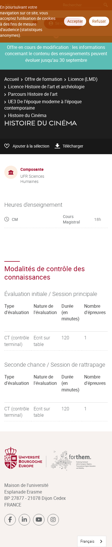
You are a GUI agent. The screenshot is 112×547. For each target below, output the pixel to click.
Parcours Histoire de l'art (32, 94)
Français (87, 541)
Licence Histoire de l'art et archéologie (46, 86)
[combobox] (91, 541)
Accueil (11, 79)
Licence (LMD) (83, 79)
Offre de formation (43, 79)
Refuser (99, 21)
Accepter (75, 21)
